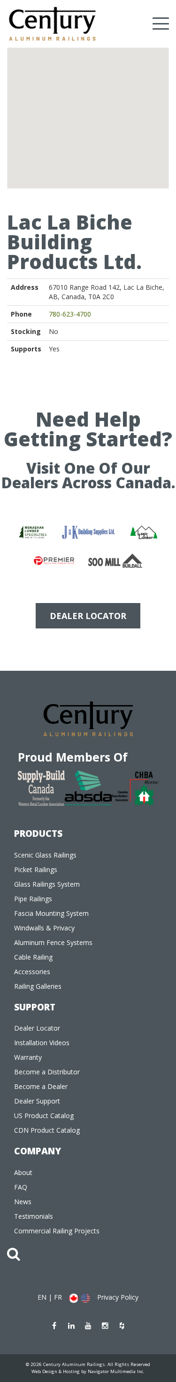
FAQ (20, 1187)
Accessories (32, 971)
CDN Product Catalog (47, 1130)
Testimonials (33, 1216)
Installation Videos (41, 1042)
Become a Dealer (41, 1086)
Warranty (28, 1057)
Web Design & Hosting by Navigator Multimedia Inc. (88, 1371)
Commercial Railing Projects (56, 1230)
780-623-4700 (70, 314)
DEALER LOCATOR (88, 615)
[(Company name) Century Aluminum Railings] (52, 24)
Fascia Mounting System (51, 913)
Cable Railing (33, 957)
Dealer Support (37, 1100)
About (23, 1172)
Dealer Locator (37, 1028)
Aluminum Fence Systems (53, 942)
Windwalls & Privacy (44, 927)
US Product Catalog (44, 1115)
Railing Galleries (37, 986)
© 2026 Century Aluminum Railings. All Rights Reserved (88, 1364)
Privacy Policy (117, 1297)
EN (42, 1297)
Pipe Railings (33, 898)
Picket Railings (35, 869)
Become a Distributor (47, 1071)
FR (58, 1297)
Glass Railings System (47, 884)
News (22, 1201)
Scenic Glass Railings (45, 854)
